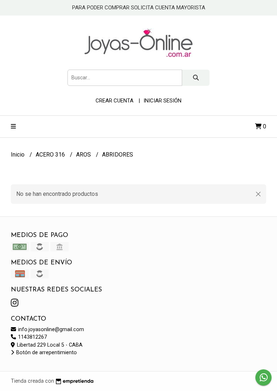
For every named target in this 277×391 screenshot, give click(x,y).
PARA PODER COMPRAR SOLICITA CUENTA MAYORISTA (138, 7)
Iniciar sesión (162, 100)
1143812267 (32, 337)
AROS (84, 154)
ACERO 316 (51, 154)
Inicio (18, 154)
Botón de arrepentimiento (46, 353)
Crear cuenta (114, 100)
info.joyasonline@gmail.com (50, 329)
